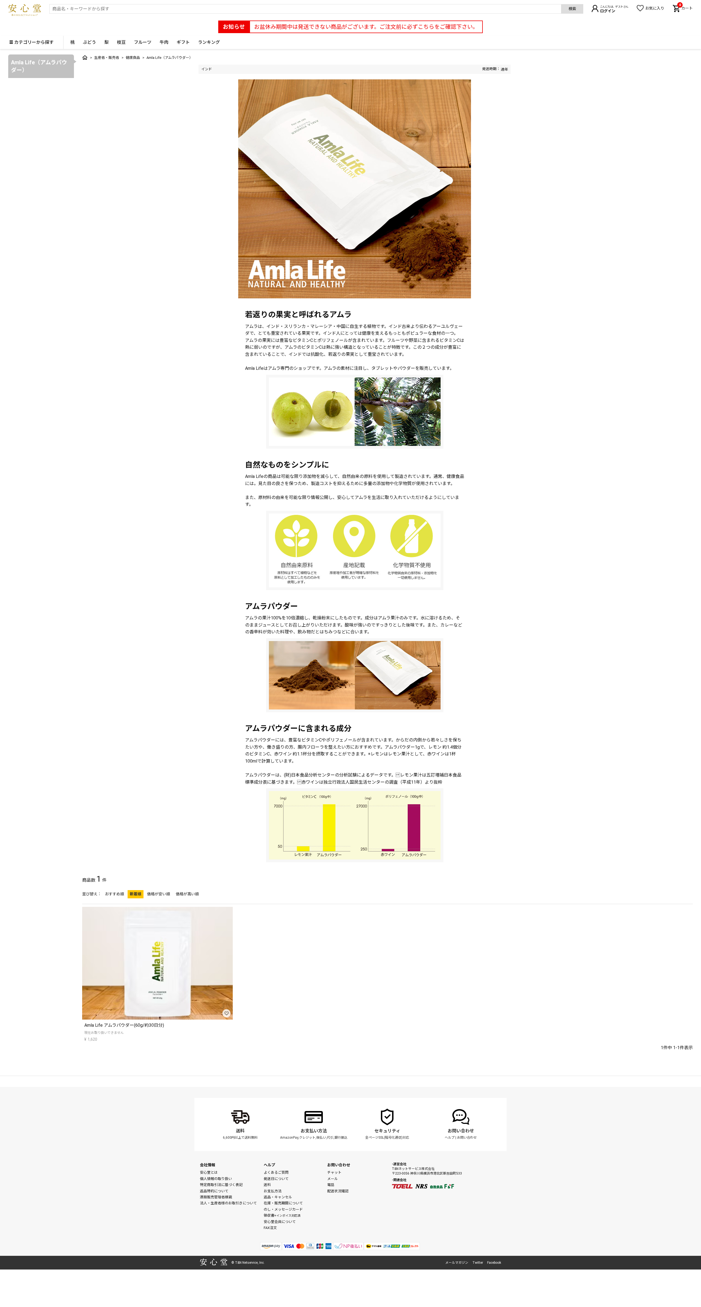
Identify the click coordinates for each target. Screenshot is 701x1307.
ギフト (183, 42)
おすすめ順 (114, 894)
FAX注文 (270, 1228)
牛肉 (164, 42)
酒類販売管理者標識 (216, 1197)
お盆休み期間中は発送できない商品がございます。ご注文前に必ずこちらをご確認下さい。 (366, 27)
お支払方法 (272, 1191)
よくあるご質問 (276, 1172)
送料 (240, 1130)
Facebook (494, 1263)
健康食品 (133, 58)
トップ (85, 57)
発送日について (276, 1179)
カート (686, 7)
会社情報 (207, 1165)
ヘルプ (450, 1137)
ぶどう (89, 42)
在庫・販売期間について (283, 1203)
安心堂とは (209, 1172)
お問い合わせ (461, 1130)
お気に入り (654, 8)
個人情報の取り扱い (216, 1179)
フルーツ (142, 42)
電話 (330, 1185)
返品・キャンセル (278, 1197)
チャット (334, 1172)
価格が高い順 (187, 894)
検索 (572, 9)
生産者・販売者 (106, 58)
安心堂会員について (280, 1222)
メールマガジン (456, 1263)
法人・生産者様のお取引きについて (228, 1203)
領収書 (282, 1215)
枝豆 (121, 42)
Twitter (477, 1263)
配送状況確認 (338, 1191)
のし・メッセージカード (283, 1209)
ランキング (209, 42)
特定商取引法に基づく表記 (221, 1185)
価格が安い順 (158, 894)
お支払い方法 (314, 1130)
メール (332, 1179)
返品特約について (214, 1191)
